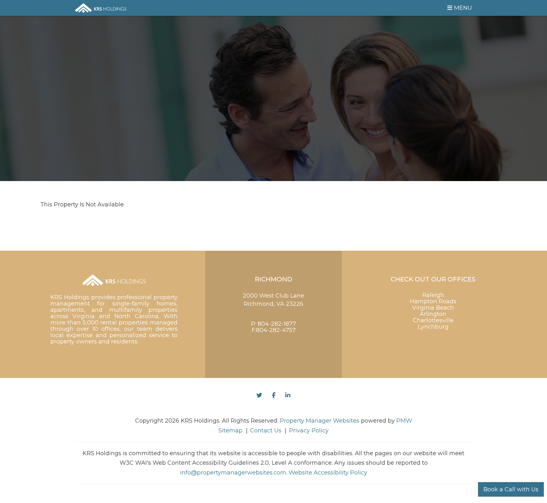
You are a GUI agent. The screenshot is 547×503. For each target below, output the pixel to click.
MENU (462, 7)
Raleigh (433, 295)
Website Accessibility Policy (328, 472)
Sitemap (230, 430)
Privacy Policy (309, 430)
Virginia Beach (433, 307)
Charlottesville (433, 320)
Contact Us (265, 430)
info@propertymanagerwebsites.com (233, 472)
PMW (404, 420)
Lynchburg (433, 326)
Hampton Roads (433, 301)
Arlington (433, 314)
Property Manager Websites (319, 420)
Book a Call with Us (510, 489)
